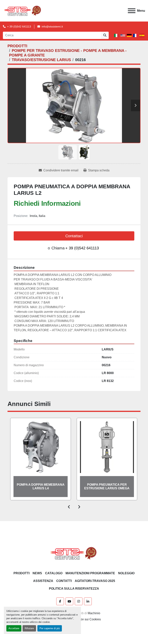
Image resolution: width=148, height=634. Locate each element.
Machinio (94, 613)
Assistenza (43, 581)
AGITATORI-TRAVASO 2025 (95, 581)
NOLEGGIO (126, 573)
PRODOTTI (21, 573)
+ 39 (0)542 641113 (19, 26)
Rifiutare (29, 628)
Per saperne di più (50, 628)
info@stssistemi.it (52, 26)
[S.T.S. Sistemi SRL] (74, 553)
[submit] (105, 35)
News (37, 573)
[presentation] (69, 506)
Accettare (13, 628)
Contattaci (74, 236)
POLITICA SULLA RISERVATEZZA (74, 588)
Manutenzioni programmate (90, 573)
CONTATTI (64, 581)
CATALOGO (53, 573)
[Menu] (131, 10)
